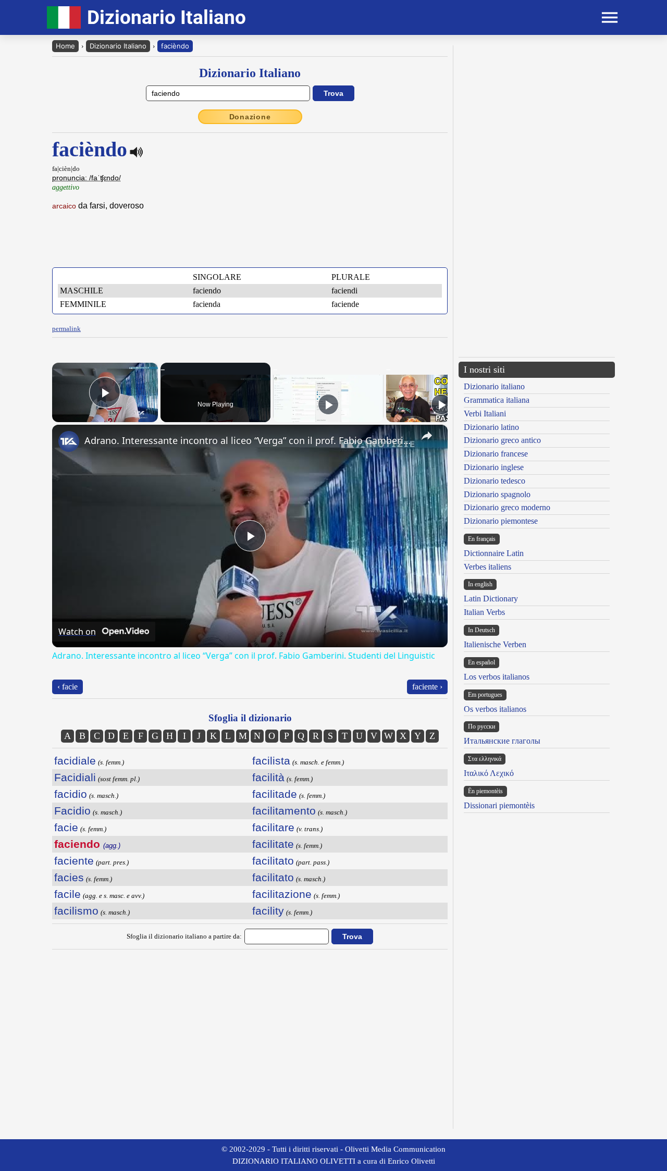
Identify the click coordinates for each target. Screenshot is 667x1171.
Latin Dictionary (491, 598)
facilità (268, 777)
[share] (426, 435)
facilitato (273, 861)
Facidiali (75, 777)
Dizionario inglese (494, 467)
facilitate (273, 844)
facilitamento (284, 811)
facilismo (76, 911)
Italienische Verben (495, 644)
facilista (271, 761)
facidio (70, 794)
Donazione (250, 117)
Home (65, 46)
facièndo (175, 46)
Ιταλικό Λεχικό (489, 773)
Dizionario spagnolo (497, 494)
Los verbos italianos (496, 676)
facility (268, 911)
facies (69, 877)
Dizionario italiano (494, 386)
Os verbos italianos (495, 709)
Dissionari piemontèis (499, 805)
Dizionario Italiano (118, 46)
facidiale (75, 761)
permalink (66, 328)
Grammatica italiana (496, 400)
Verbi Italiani (485, 413)
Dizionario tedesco (494, 480)
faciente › (427, 686)
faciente (74, 861)
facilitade (274, 794)
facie (66, 827)
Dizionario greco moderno (507, 507)
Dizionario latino (491, 427)
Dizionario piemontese (501, 520)
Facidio (72, 811)
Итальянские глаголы (502, 740)
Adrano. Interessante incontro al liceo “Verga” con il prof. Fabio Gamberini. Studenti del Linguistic (248, 440)
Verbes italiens (487, 566)
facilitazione (282, 894)
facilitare (273, 827)
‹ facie (67, 686)
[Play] (328, 404)
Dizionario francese (496, 453)
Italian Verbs (484, 612)
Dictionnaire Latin (494, 553)
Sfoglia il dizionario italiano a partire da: (184, 936)
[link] (68, 441)
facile (67, 894)
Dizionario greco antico (502, 440)
